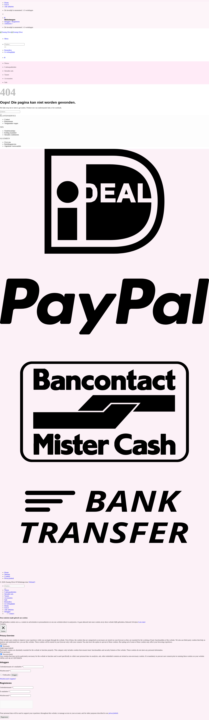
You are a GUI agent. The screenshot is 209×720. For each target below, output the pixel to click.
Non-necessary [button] (5, 652)
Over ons (7, 142)
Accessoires (8, 78)
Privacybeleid (9, 578)
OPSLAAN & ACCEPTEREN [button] (11, 658)
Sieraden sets (8, 71)
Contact (7, 119)
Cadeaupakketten (10, 67)
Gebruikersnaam (6, 687)
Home (6, 3)
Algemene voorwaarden (12, 146)
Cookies (7, 576)
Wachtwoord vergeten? (8, 679)
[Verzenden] (1, 114)
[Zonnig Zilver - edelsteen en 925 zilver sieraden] (11, 32)
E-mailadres (4, 691)
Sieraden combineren (11, 135)
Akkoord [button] (128, 622)
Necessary (6, 646)
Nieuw (6, 63)
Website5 (32, 582)
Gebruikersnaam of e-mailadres (11, 667)
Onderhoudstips (9, 131)
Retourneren (8, 121)
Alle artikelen (9, 7)
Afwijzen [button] (134, 622)
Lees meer (141, 622)
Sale (5, 82)
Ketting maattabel (10, 133)
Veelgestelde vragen (11, 123)
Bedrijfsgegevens (10, 144)
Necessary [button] (3, 644)
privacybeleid (113, 713)
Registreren (4, 717)
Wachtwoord (5, 671)
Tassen (6, 75)
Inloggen (14, 675)
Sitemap (7, 574)
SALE (6, 5)
